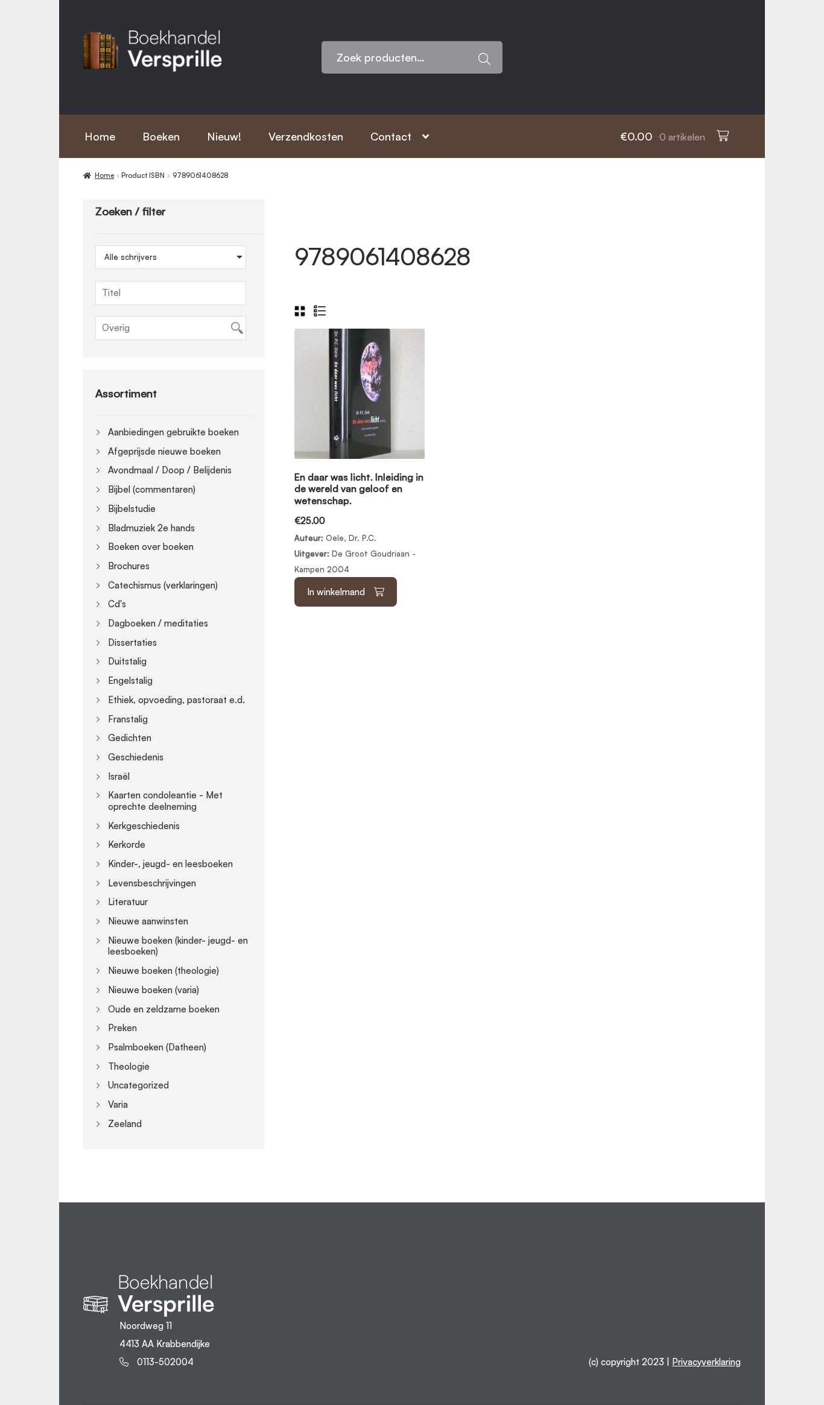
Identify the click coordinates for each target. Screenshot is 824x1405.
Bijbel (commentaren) (151, 489)
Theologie (129, 1066)
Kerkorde (126, 844)
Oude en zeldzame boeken (164, 1009)
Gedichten (129, 738)
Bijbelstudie (132, 508)
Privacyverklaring (706, 1362)
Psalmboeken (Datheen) (157, 1047)
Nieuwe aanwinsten (148, 921)
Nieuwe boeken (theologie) (163, 970)
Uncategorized (138, 1085)
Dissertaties (132, 642)
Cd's (117, 604)
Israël (119, 776)
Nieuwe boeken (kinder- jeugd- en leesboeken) (178, 946)
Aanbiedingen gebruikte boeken (173, 432)
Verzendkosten (305, 136)
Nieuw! (224, 136)
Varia (118, 1104)
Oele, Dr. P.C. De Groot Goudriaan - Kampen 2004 (358, 523)
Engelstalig (130, 680)
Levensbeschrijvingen (152, 883)
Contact (390, 136)
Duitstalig (127, 661)
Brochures (129, 566)
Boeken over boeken (151, 546)
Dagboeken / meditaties (158, 623)
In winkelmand (336, 592)
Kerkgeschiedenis (144, 826)
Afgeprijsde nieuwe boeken (164, 451)
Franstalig (128, 719)
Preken (122, 1028)
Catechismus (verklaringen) (163, 585)
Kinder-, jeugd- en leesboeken (170, 864)
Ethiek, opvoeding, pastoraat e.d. (176, 700)
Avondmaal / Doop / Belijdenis (170, 470)
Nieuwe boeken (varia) (153, 990)
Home (99, 136)
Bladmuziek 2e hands (151, 528)
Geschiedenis (135, 757)
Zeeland (125, 1123)
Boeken (161, 136)
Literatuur (128, 902)
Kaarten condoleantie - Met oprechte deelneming (165, 800)
